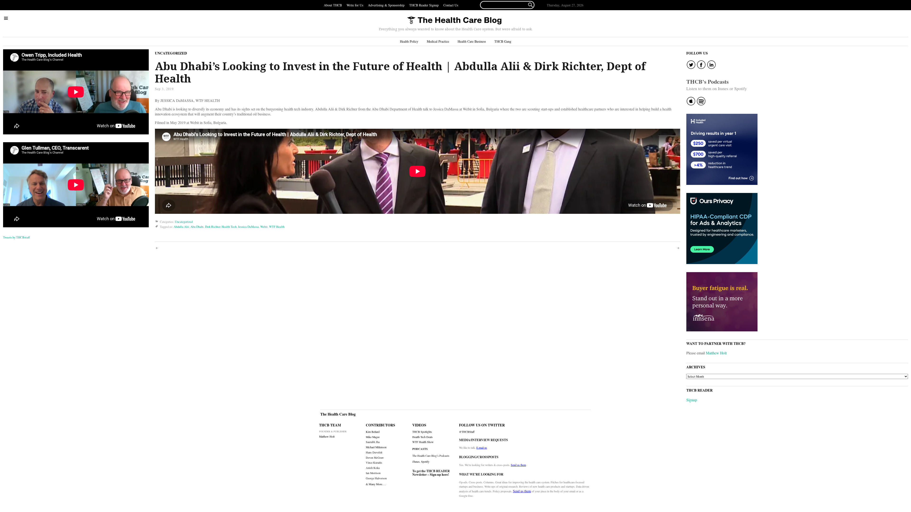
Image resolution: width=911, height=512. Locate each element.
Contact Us (450, 5)
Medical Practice (438, 41)
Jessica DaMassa (248, 226)
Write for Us (355, 5)
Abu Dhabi (197, 226)
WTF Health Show (423, 442)
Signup (691, 399)
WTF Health (276, 226)
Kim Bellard (373, 432)
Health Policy (409, 41)
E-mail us (481, 447)
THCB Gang (502, 41)
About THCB (333, 5)
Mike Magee (373, 437)
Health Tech (229, 226)
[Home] (454, 20)
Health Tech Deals (422, 437)
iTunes (416, 461)
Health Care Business (472, 41)
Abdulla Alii (181, 226)
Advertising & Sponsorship (386, 5)
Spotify (425, 461)
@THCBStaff (466, 432)
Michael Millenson (376, 447)
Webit (264, 226)
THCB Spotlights (422, 432)
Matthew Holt (716, 352)
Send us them (518, 465)
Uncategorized (171, 53)
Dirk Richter (212, 226)
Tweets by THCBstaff (16, 237)
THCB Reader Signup (424, 5)
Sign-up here (439, 474)
